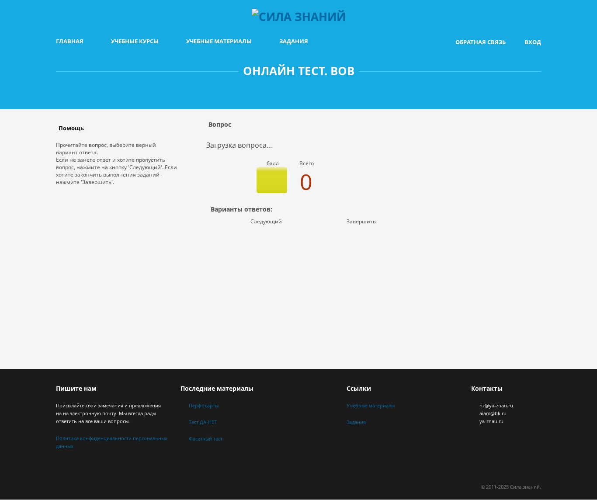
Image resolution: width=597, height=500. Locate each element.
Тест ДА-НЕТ (203, 422)
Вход (532, 42)
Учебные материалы (219, 41)
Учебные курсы (135, 41)
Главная (69, 41)
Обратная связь (480, 42)
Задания (293, 41)
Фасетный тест (205, 438)
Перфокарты (204, 405)
